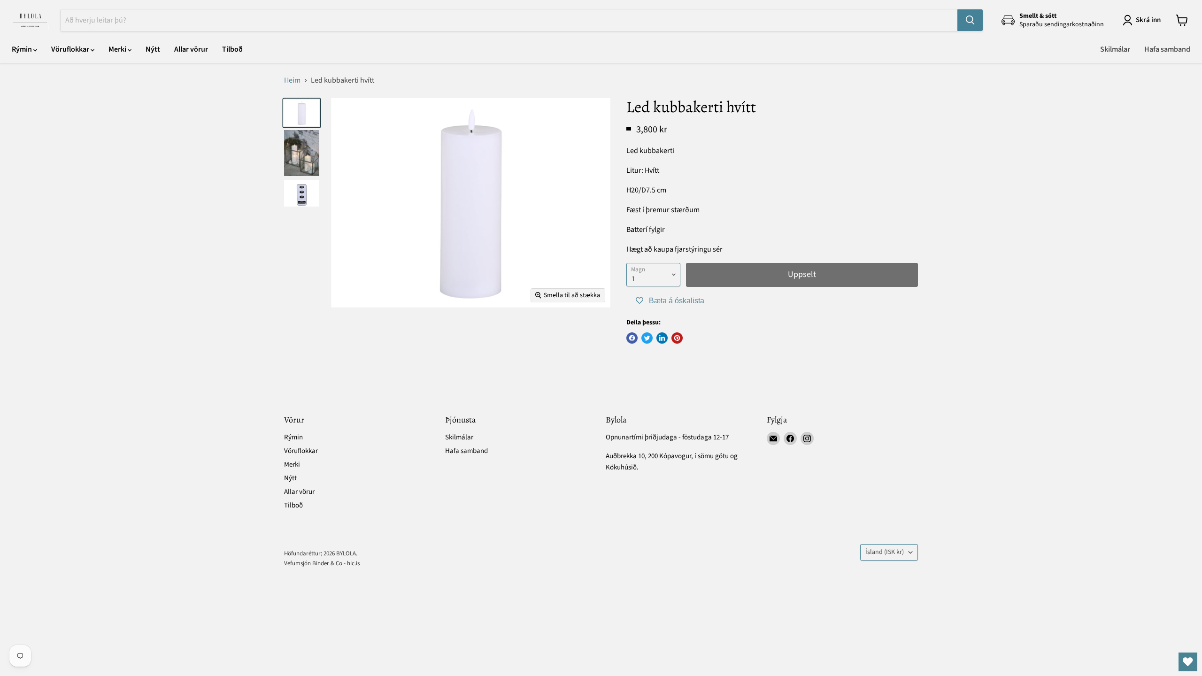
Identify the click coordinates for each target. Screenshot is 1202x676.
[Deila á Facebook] (632, 338)
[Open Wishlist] (1188, 662)
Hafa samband (1167, 49)
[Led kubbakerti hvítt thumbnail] (301, 113)
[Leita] (970, 20)
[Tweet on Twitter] (647, 338)
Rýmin (22, 49)
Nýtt (153, 49)
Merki (118, 49)
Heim (292, 80)
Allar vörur (191, 49)
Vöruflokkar (71, 49)
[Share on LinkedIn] (662, 338)
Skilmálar (1115, 49)
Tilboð (232, 49)
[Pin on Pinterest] (677, 338)
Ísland (884, 552)
